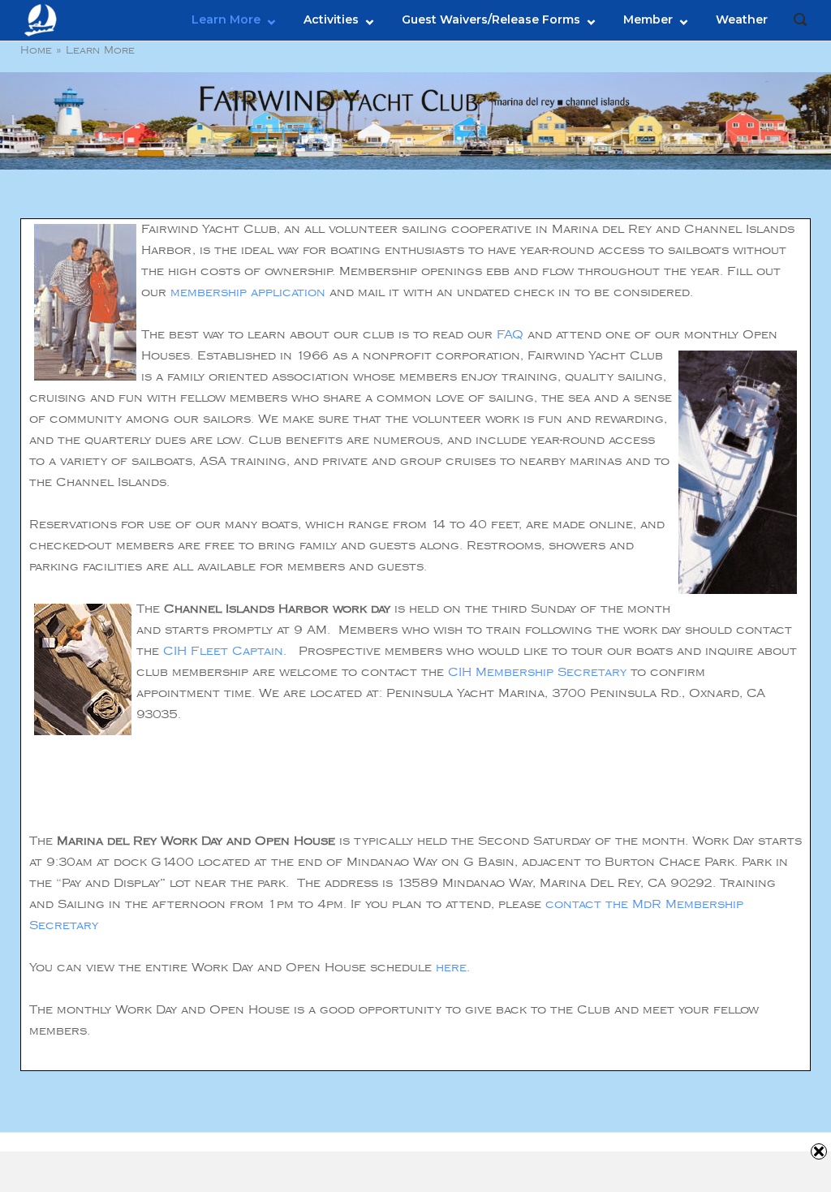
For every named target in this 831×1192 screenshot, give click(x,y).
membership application (247, 292)
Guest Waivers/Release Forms (491, 19)
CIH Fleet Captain (223, 651)
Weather (742, 19)
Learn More (226, 19)
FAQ (510, 334)
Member (648, 19)
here (451, 967)
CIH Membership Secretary (537, 672)
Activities (331, 19)
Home (36, 50)
